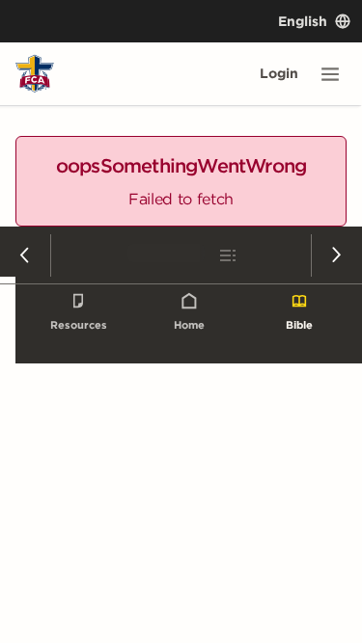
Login (279, 73)
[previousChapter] (25, 255)
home (189, 324)
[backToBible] (181, 256)
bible (299, 324)
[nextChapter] (336, 255)
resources (78, 324)
